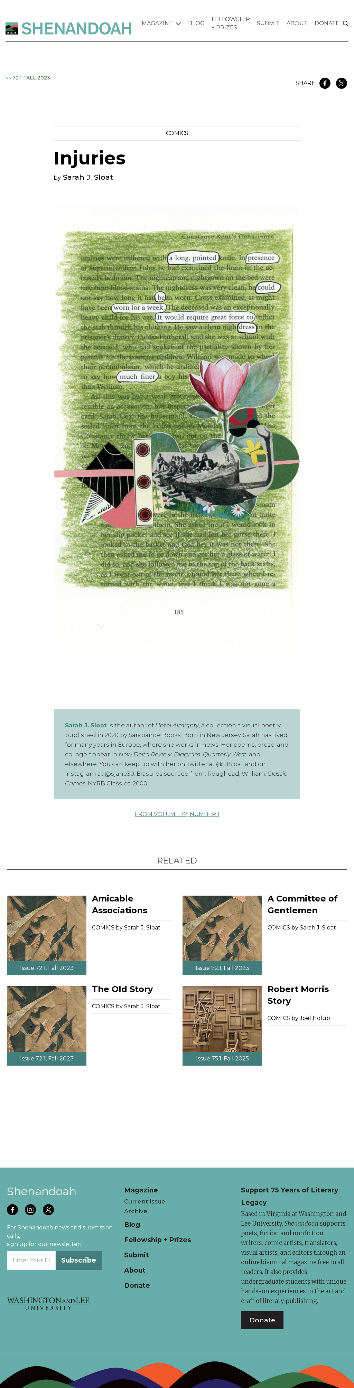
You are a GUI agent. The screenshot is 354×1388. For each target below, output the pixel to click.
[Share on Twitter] (341, 83)
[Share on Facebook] (325, 83)
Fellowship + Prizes (231, 23)
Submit (268, 23)
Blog (196, 23)
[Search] (345, 24)
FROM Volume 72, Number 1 (177, 814)
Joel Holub (315, 1018)
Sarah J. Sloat (88, 177)
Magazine (157, 23)
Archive (135, 1211)
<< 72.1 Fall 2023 (28, 78)
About (297, 23)
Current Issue (144, 1201)
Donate (327, 23)
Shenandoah (41, 1191)
